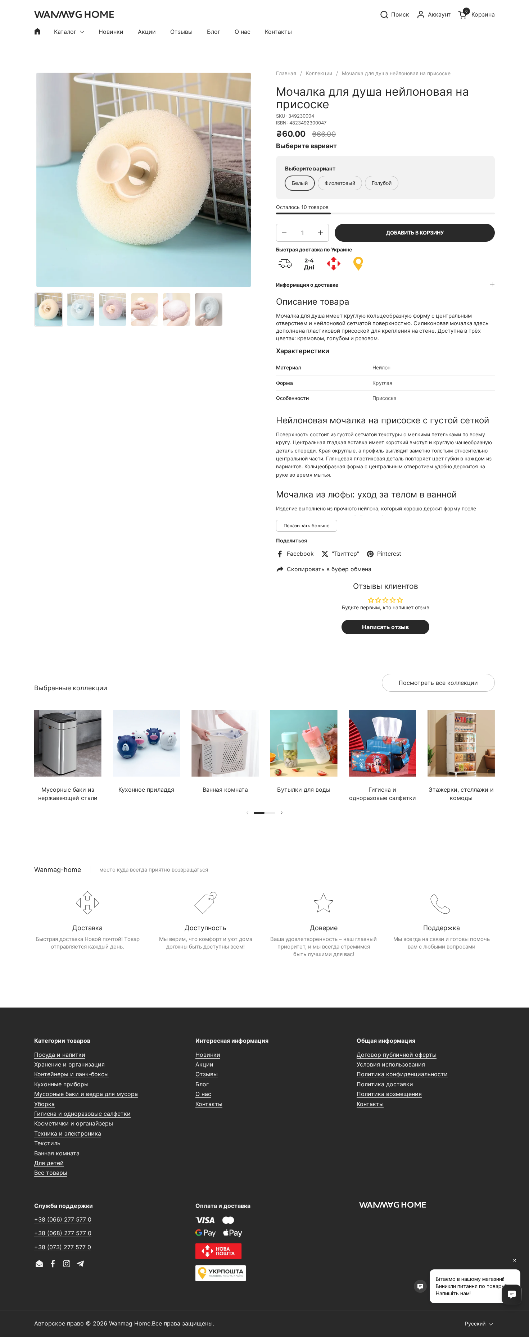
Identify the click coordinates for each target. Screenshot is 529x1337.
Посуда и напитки (59, 1054)
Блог (202, 1084)
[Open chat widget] (512, 1294)
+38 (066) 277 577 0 (62, 1219)
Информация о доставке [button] (307, 285)
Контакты (208, 1104)
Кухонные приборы (61, 1084)
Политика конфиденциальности (402, 1074)
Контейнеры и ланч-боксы (71, 1074)
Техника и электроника (67, 1133)
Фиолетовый (340, 183)
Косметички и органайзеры (73, 1123)
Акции (204, 1064)
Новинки (207, 1054)
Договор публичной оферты (397, 1054)
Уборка (44, 1104)
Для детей (49, 1163)
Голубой (382, 183)
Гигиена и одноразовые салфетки (82, 1113)
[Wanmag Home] (74, 14)
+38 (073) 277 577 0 (62, 1247)
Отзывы (206, 1074)
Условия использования (391, 1064)
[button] (394, 14)
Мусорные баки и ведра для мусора (86, 1093)
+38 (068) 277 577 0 (62, 1233)
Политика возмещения (389, 1093)
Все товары (50, 1172)
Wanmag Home (129, 1323)
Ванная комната (57, 1153)
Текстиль (47, 1143)
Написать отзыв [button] (385, 627)
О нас (203, 1093)
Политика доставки (385, 1084)
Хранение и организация (69, 1064)
